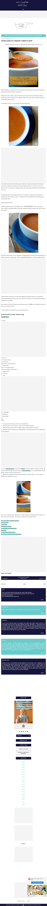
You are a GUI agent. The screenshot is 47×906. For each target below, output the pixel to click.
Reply (42, 599)
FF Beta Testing (18, 648)
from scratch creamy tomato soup (23, 578)
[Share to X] (41, 578)
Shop (28, 901)
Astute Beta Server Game (9, 623)
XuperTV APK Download (21, 668)
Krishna (4, 660)
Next (44, 584)
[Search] (29, 735)
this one (23, 468)
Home (24, 584)
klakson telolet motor (27, 593)
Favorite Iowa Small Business (23, 753)
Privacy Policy (21, 901)
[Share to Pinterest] (44, 578)
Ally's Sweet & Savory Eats (20, 904)
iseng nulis (10, 595)
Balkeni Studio (37, 904)
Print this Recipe (5, 317)
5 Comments (5, 578)
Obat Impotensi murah (25, 592)
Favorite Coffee (23, 749)
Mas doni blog (15, 596)
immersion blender (10, 468)
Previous (3, 584)
